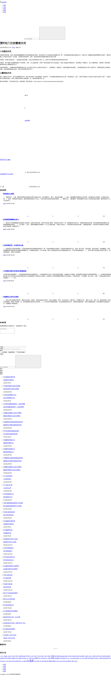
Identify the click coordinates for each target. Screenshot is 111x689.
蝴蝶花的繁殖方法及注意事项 (11, 416)
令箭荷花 (2, 658)
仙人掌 (97, 656)
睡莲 (17, 661)
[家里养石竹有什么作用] (10, 539)
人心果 (93, 656)
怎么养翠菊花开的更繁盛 (10, 611)
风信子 (69, 661)
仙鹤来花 (108, 656)
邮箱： (2, 348)
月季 (86, 658)
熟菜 (108, 658)
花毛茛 (35, 661)
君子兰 (45, 658)
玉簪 (7, 661)
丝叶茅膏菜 (57, 656)
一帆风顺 (5, 656)
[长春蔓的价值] (7, 530)
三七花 (31, 656)
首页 (4, 5)
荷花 (43, 661)
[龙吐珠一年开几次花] (9, 635)
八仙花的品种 (7, 479)
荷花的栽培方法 (7, 497)
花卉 (4, 8)
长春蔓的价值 (7, 533)
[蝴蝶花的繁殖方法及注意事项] (12, 413)
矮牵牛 (19, 661)
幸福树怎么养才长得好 (11, 297)
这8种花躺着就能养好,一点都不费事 (13, 407)
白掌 (12, 661)
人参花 (89, 656)
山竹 (69, 658)
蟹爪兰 (57, 661)
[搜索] (52, 33)
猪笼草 (2, 661)
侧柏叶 (20, 658)
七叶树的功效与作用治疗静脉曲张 (14, 271)
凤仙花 (32, 658)
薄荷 (48, 661)
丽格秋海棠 (62, 656)
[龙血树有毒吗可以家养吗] (11, 566)
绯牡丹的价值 (7, 587)
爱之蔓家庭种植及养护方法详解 (12, 506)
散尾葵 (78, 658)
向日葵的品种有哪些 (9, 629)
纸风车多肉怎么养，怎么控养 (11, 617)
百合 (14, 661)
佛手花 (6, 658)
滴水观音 (105, 658)
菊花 (45, 661)
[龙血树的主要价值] (9, 377)
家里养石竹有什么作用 (9, 542)
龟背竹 (76, 661)
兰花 (30, 658)
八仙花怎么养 (7, 488)
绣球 (25, 661)
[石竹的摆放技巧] (8, 548)
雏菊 (66, 661)
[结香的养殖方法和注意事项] (11, 386)
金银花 (64, 661)
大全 (4, 7)
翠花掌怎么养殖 (8, 194)
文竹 (81, 658)
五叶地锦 (74, 656)
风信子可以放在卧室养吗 (10, 593)
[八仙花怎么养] (7, 485)
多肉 (4, 12)
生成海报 (27, 120)
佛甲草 (9, 658)
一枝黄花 (9, 656)
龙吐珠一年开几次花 (9, 638)
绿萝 (27, 661)
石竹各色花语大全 (8, 560)
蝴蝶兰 (54, 661)
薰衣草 (51, 661)
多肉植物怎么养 (58, 658)
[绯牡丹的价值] (7, 584)
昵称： (2, 347)
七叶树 (16, 656)
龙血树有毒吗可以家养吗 (10, 569)
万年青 (27, 656)
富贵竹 (64, 658)
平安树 (71, 658)
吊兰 (39, 658)
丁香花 (13, 656)
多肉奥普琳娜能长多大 (11, 219)
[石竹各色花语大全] (9, 557)
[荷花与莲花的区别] (9, 512)
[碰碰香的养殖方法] (9, 440)
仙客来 (104, 656)
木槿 (89, 658)
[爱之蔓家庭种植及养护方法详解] (13, 503)
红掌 (22, 661)
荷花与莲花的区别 (8, 515)
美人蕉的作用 (7, 578)
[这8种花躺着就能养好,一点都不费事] (14, 404)
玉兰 (5, 661)
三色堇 (48, 656)
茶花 (41, 661)
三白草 (45, 656)
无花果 (83, 658)
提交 (2, 354)
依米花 (17, 658)
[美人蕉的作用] (7, 575)
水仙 (99, 658)
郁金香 (61, 661)
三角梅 (52, 656)
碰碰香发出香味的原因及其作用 (12, 425)
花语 (4, 10)
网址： (2, 350)
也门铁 (69, 656)
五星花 (77, 656)
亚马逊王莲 (82, 656)
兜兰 (27, 658)
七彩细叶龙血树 (22, 656)
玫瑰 (10, 661)
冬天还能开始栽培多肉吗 (10, 434)
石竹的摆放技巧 (7, 551)
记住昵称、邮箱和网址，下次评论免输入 (13, 352)
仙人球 (100, 656)
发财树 (36, 658)
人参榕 (86, 656)
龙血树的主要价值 (8, 380)
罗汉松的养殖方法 (8, 605)
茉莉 (38, 661)
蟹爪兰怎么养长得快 (9, 599)
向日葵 (42, 658)
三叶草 (38, 656)
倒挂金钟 (24, 658)
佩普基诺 (13, 658)
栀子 (93, 658)
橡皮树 (96, 658)
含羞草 (49, 658)
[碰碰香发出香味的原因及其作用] (13, 422)
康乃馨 (74, 658)
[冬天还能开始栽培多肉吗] (11, 431)
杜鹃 (91, 658)
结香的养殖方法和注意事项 (11, 389)
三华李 (34, 656)
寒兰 (67, 658)
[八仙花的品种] (7, 476)
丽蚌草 (66, 656)
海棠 (101, 658)
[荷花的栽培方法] (8, 494)
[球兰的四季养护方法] (9, 395)
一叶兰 (1, 656)
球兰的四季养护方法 (9, 398)
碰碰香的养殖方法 (8, 443)
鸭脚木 (73, 661)
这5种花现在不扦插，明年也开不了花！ (14, 623)
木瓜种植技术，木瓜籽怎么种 (13, 245)
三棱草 (41, 656)
